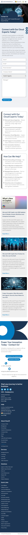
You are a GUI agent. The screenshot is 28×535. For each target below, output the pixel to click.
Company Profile (4, 424)
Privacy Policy (4, 527)
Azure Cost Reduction (5, 489)
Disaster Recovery (4, 509)
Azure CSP (3, 458)
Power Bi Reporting (5, 507)
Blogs (2, 436)
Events (2, 434)
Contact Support (4, 521)
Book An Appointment (5, 523)
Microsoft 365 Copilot (5, 501)
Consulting (3, 454)
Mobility (3, 519)
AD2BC (2, 517)
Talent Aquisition (4, 460)
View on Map (3, 401)
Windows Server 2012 (5, 499)
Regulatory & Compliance (6, 491)
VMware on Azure (4, 487)
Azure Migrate (4, 485)
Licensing (3, 456)
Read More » (6, 234)
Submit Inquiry (7, 100)
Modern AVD (3, 475)
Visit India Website (7, 413)
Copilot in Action (4, 503)
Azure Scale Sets (4, 493)
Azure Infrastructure (5, 473)
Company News (4, 432)
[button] (26, 2)
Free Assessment (4, 505)
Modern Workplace (5, 479)
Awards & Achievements (6, 430)
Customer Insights (5, 515)
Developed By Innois (22, 533)
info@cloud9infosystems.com (9, 371)
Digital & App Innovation (6, 469)
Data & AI (3, 471)
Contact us (3, 444)
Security (3, 477)
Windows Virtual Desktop (6, 511)
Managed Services (5, 452)
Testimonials (3, 442)
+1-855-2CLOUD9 (6, 366)
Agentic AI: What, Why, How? (7, 467)
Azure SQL (3, 495)
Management (4, 426)
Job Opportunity (4, 446)
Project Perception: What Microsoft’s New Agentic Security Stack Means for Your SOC (13, 295)
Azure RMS (3, 513)
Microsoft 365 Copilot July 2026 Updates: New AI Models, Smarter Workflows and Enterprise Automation (14, 214)
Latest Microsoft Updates (6, 438)
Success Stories (4, 440)
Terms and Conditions (5, 525)
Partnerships (3, 428)
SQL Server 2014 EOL (5, 497)
